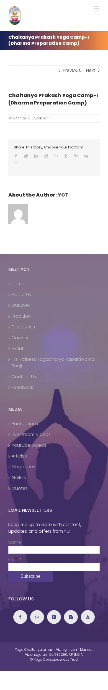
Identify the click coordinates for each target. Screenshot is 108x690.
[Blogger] (71, 617)
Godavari (41, 118)
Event (18, 348)
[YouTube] (54, 617)
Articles (19, 456)
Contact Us (24, 376)
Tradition (21, 316)
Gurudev (21, 305)
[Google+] (37, 617)
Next (90, 70)
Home (18, 284)
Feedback (22, 387)
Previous (72, 70)
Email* (15, 559)
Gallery (19, 477)
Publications (25, 423)
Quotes (20, 488)
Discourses (23, 327)
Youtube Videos (29, 445)
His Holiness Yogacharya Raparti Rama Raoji (53, 362)
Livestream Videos (31, 434)
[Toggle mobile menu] (97, 8)
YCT (63, 194)
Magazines (23, 467)
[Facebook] (20, 617)
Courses (20, 337)
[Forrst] (88, 617)
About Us (21, 294)
